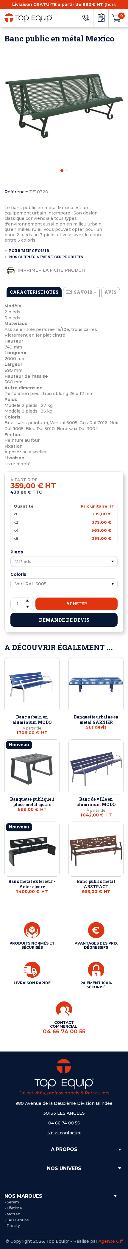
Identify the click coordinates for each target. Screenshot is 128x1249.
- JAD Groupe (16, 1220)
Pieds (16, 552)
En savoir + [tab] (81, 292)
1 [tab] (61, 170)
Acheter (76, 603)
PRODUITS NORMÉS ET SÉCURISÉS (32, 945)
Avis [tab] (110, 292)
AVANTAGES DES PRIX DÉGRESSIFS (96, 945)
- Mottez (12, 1214)
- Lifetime (13, 1208)
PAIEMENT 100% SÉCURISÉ (96, 985)
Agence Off (111, 1241)
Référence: (16, 192)
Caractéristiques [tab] (34, 292)
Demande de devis (64, 620)
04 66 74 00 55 (64, 1123)
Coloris (18, 574)
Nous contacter (64, 1133)
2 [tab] (66, 170)
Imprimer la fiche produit (51, 270)
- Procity (12, 1225)
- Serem (11, 1202)
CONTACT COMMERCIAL (64, 1027)
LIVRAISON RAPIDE (32, 983)
